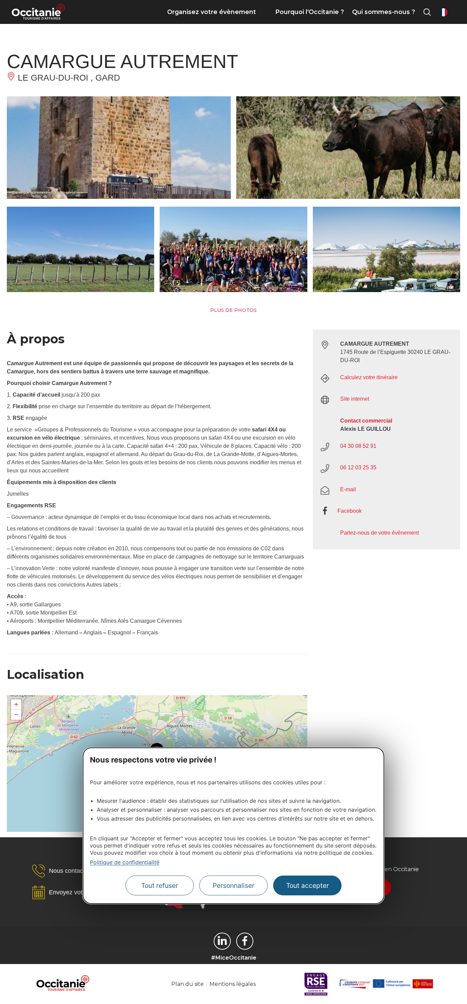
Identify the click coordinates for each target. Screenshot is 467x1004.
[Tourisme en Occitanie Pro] (244, 941)
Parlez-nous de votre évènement (379, 533)
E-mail (348, 489)
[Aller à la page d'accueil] (38, 11)
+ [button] (16, 704)
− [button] (16, 714)
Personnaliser (233, 885)
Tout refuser (159, 885)
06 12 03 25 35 (358, 467)
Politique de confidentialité (124, 862)
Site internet (354, 399)
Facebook (349, 511)
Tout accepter (307, 885)
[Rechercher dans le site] (427, 12)
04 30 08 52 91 (358, 446)
